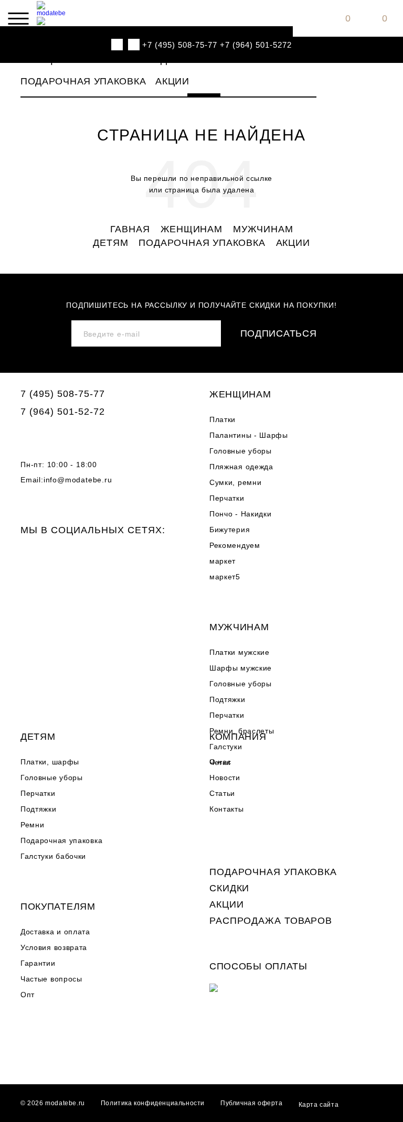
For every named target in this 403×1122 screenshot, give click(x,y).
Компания (238, 736)
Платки (222, 419)
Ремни (32, 825)
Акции (172, 81)
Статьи (222, 793)
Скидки (229, 888)
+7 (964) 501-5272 (256, 44)
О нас (220, 762)
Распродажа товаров (270, 920)
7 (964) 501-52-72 (62, 411)
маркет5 (224, 577)
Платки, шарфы (49, 762)
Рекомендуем (234, 545)
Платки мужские (239, 652)
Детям (178, 60)
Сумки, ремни (235, 482)
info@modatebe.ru (78, 480)
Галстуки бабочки (53, 856)
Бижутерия (229, 529)
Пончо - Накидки (240, 514)
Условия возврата (53, 947)
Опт (27, 994)
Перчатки (227, 498)
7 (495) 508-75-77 (62, 394)
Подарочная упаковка (83, 81)
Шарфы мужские (240, 668)
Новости (224, 777)
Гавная (130, 229)
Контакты (226, 809)
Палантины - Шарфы (248, 435)
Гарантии (38, 963)
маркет (222, 561)
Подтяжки (227, 699)
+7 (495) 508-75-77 (179, 44)
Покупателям (58, 906)
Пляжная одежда (241, 466)
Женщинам (51, 60)
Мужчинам (122, 60)
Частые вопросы (51, 979)
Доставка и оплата (55, 931)
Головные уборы (240, 451)
